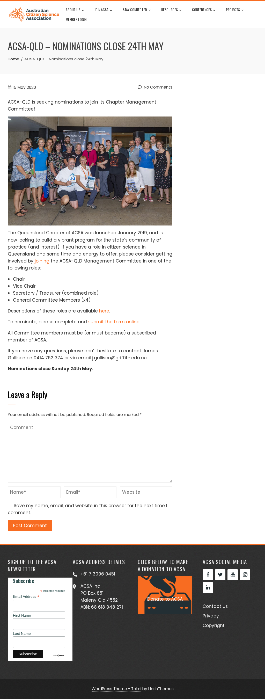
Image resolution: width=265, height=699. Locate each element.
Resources (169, 9)
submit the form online (113, 322)
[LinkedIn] (208, 587)
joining (42, 261)
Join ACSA (101, 9)
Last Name (22, 633)
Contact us (215, 606)
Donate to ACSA (165, 599)
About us (73, 9)
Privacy (211, 616)
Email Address (26, 596)
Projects (233, 9)
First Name (22, 615)
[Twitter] (220, 574)
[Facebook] (208, 574)
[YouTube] (232, 574)
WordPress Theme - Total (116, 688)
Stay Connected (135, 9)
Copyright (214, 625)
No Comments (157, 87)
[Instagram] (245, 574)
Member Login (76, 19)
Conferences (202, 9)
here (104, 311)
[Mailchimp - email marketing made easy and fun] (58, 655)
